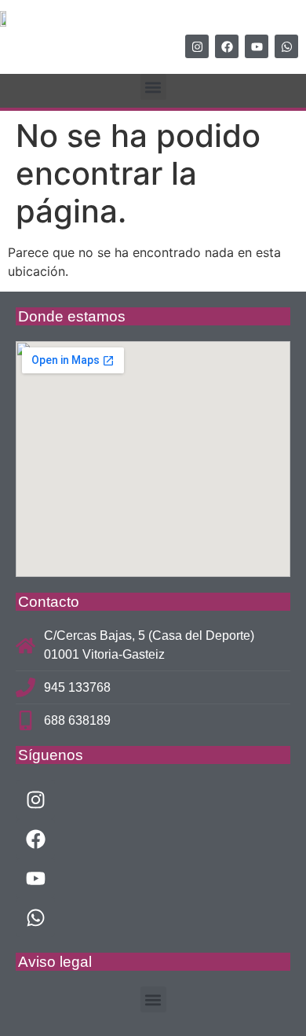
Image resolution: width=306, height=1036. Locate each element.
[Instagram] (197, 46)
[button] (153, 87)
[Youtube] (256, 46)
